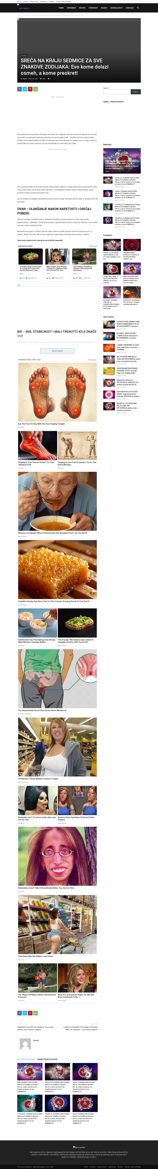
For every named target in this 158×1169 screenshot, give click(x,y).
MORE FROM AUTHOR (47, 1059)
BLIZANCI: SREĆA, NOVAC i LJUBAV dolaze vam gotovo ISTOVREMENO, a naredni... (127, 335)
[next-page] (22, 1127)
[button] (138, 8)
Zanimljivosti (116, 8)
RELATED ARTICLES (26, 1059)
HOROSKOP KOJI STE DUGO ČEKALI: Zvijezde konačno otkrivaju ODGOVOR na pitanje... (128, 394)
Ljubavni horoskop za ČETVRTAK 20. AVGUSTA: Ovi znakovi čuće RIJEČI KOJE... (127, 382)
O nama (25, 1)
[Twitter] (25, 89)
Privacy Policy (34, 1)
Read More (57, 351)
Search (106, 88)
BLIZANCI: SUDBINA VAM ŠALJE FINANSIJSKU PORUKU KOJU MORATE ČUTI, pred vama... (111, 304)
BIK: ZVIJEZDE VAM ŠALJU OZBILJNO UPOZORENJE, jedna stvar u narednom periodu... (128, 359)
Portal (25, 79)
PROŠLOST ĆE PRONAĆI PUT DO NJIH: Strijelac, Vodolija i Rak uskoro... (131, 302)
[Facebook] (19, 89)
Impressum (43, 1)
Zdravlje (130, 8)
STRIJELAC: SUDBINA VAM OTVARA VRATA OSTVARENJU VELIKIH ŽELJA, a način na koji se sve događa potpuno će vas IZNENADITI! (29, 1118)
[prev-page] (18, 1127)
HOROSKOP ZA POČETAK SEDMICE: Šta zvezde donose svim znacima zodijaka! (35, 1028)
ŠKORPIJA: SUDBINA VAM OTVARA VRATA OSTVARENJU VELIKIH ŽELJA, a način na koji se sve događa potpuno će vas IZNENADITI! (57, 1118)
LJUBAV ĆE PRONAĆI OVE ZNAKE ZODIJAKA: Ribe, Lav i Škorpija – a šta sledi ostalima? (80, 1028)
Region (82, 8)
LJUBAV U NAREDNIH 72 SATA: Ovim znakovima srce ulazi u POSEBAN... (128, 347)
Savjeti (104, 8)
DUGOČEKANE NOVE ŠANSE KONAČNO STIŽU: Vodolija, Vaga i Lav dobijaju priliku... (127, 370)
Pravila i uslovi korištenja (63, 1)
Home (19, 1)
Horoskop (93, 8)
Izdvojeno (71, 8)
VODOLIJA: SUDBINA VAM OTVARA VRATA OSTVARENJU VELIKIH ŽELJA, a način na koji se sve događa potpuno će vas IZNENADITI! (57, 1086)
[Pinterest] (30, 89)
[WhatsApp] (35, 89)
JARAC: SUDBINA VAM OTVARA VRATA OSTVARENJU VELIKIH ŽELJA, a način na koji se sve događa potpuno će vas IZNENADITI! (84, 1086)
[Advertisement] (57, 114)
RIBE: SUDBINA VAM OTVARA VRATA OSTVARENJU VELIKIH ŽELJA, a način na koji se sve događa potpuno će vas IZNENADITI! (27, 1086)
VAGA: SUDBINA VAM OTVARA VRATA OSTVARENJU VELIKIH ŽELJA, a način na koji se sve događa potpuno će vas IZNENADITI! (83, 1118)
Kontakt (51, 1)
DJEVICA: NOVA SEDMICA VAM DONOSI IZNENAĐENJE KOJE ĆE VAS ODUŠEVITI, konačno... (128, 324)
